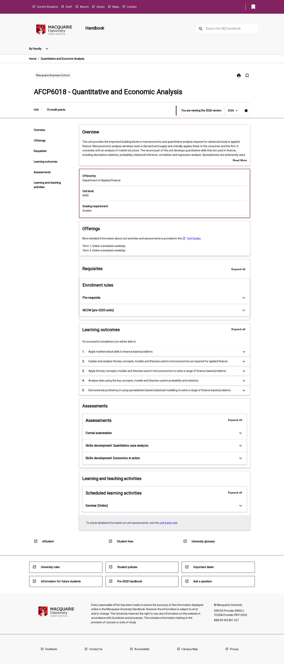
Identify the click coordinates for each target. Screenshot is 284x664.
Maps (115, 6)
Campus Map (190, 649)
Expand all (238, 269)
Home (33, 58)
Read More (240, 161)
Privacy (234, 649)
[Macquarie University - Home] (54, 30)
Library (100, 6)
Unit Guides (194, 238)
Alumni (84, 6)
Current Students (47, 6)
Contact (132, 6)
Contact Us (95, 649)
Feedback (51, 649)
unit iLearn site (168, 522)
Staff (69, 6)
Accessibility (142, 649)
